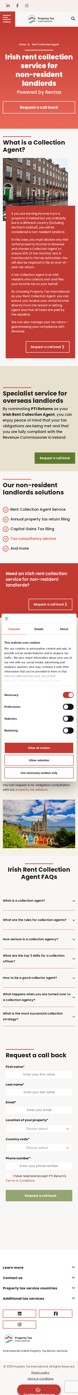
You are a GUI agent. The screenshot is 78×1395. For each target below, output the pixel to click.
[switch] (68, 707)
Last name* (15, 1084)
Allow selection (39, 760)
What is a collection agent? (24, 900)
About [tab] (64, 628)
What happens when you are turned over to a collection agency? (37, 997)
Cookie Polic (26, 680)
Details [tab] (39, 628)
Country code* (18, 1139)
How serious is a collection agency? (30, 939)
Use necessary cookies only (39, 772)
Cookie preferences (39, 1394)
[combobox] (39, 1128)
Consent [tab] (14, 628)
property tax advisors (32, 789)
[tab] (39, 900)
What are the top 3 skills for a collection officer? (34, 958)
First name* (15, 1067)
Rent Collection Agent (45, 44)
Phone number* (18, 1158)
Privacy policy (40, 1373)
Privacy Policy (49, 680)
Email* (11, 1102)
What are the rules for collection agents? (34, 920)
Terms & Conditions (20, 1180)
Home (22, 44)
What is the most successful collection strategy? (33, 1016)
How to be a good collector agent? (30, 978)
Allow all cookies (39, 747)
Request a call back (39, 107)
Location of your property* (27, 1120)
